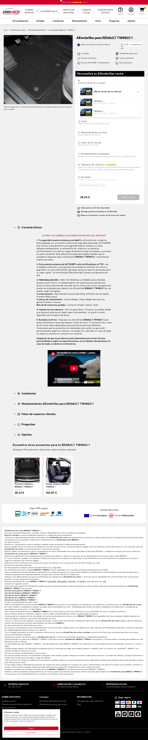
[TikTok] (131, 714)
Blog (79, 704)
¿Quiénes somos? (9, 701)
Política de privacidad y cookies (69, 732)
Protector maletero (68, 11)
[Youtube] (118, 714)
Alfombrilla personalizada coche (52, 701)
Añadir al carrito (128, 197)
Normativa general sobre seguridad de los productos (16, 706)
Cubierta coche (86, 11)
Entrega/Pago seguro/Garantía (90, 701)
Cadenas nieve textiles (105, 11)
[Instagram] (125, 714)
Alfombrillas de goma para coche (53, 704)
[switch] (20, 21)
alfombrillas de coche (58, 537)
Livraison (87, 732)
